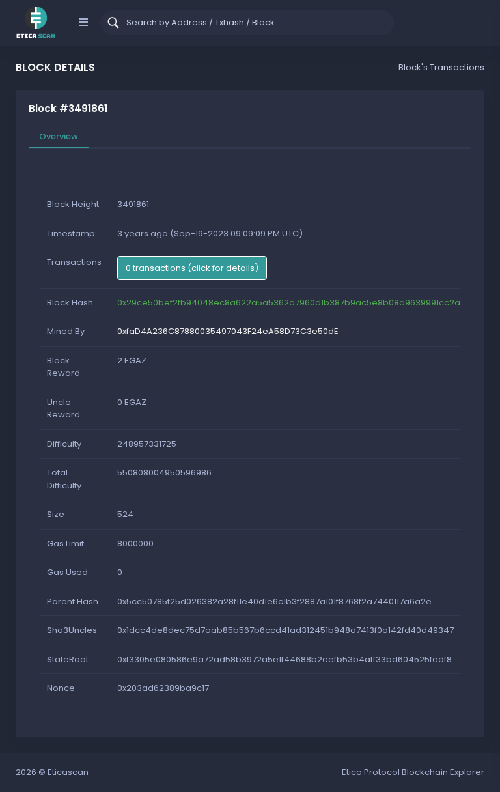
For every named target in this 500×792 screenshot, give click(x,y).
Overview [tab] (58, 136)
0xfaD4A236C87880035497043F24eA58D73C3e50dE (228, 331)
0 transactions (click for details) (192, 268)
